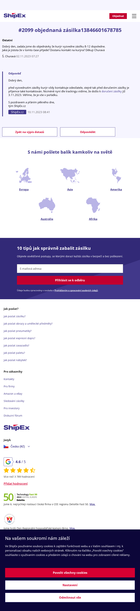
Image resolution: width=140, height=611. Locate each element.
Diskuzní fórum (13, 415)
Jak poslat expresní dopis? (19, 338)
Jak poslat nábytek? (15, 360)
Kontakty (9, 379)
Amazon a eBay (13, 393)
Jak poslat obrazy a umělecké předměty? (28, 323)
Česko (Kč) (18, 446)
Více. (92, 504)
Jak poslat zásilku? (15, 316)
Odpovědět (88, 132)
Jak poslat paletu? (14, 352)
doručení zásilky (112, 91)
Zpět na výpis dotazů (29, 132)
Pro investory (12, 408)
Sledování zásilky (14, 401)
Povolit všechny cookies (70, 573)
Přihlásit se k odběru (70, 280)
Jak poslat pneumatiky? (18, 331)
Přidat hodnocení (16, 484)
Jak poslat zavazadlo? (16, 345)
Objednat (118, 16)
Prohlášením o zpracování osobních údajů (76, 290)
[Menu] (134, 16)
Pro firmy (9, 386)
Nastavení (70, 585)
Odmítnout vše (70, 597)
